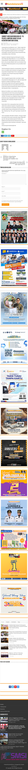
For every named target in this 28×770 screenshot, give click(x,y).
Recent (2, 622)
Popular (7, 622)
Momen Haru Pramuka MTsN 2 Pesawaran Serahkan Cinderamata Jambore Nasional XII (18, 633)
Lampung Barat (15, 43)
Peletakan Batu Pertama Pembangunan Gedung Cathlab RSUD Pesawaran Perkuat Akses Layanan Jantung (18, 626)
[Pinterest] (15, 687)
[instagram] (18, 687)
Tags (19, 622)
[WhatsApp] (3, 132)
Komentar (4, 173)
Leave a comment (6, 44)
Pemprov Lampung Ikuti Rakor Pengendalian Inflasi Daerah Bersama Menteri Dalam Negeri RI (18, 741)
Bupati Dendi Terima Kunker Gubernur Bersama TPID (16, 734)
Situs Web (4, 196)
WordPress (11, 764)
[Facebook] (10, 687)
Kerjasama (2, 709)
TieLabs (22, 764)
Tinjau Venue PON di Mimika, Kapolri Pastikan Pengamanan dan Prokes (12, 747)
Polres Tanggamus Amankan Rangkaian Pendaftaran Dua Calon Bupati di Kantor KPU (17, 719)
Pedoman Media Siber (5, 711)
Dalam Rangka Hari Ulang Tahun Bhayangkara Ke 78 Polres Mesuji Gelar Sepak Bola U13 (17, 163)
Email (3, 191)
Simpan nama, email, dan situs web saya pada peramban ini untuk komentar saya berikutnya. (12, 201)
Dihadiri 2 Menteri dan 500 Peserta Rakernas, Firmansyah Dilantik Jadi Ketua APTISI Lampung (17, 640)
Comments (13, 622)
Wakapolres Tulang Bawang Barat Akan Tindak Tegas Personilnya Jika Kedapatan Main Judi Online (10, 158)
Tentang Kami (3, 706)
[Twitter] (12, 687)
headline (6, 17)
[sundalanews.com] (14, 3)
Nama (3, 186)
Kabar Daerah (9, 43)
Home (2, 17)
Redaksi (2, 704)
